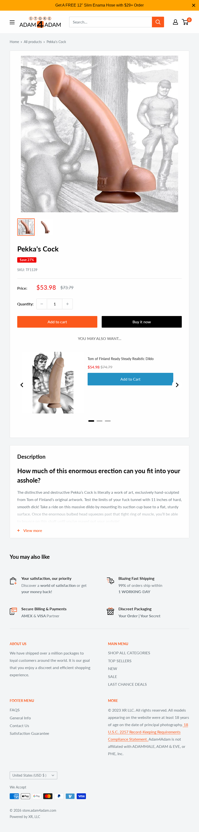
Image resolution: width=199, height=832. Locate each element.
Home (14, 42)
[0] (185, 22)
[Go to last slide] (22, 385)
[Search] (158, 22)
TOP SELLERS (120, 660)
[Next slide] (177, 385)
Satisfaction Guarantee (29, 733)
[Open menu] (12, 22)
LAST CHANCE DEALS (127, 684)
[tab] (91, 421)
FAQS (15, 709)
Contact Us (19, 725)
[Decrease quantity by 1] (42, 304)
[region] (99, 5)
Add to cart (57, 321)
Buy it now (142, 321)
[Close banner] (194, 5)
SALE (112, 676)
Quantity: (25, 304)
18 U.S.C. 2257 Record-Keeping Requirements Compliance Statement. (148, 731)
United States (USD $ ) (29, 775)
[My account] (175, 22)
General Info (20, 717)
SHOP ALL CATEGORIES (129, 652)
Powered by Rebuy (99, 427)
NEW (112, 668)
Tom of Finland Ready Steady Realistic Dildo (121, 359)
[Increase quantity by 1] (67, 304)
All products (33, 42)
